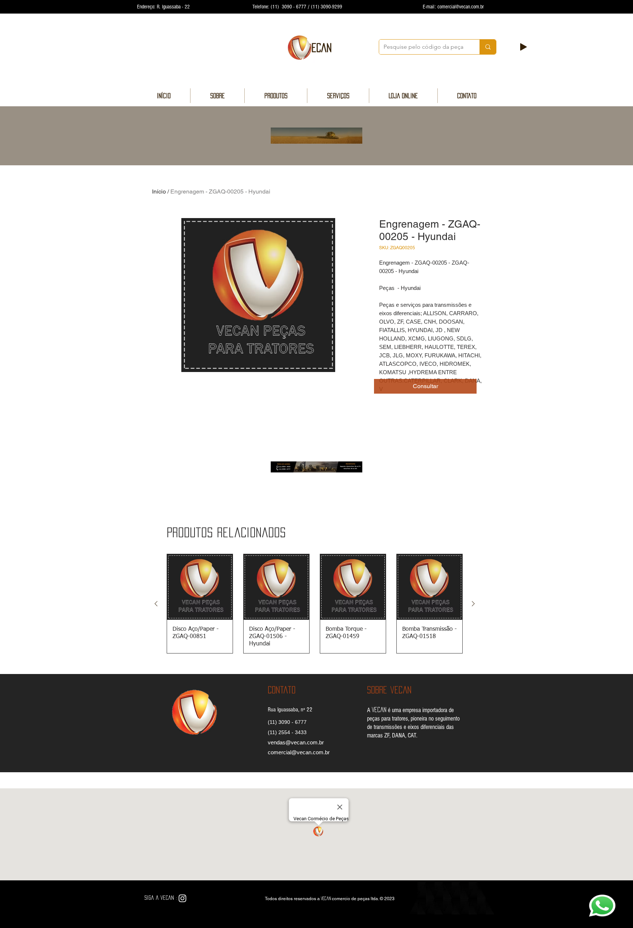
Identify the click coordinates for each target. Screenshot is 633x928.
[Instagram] (182, 898)
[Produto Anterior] (156, 603)
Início (159, 191)
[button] (425, 386)
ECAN (322, 47)
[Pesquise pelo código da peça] (488, 47)
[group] (315, 603)
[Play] (523, 47)
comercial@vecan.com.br (460, 7)
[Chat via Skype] (200, 898)
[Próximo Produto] (473, 603)
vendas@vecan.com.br (296, 742)
